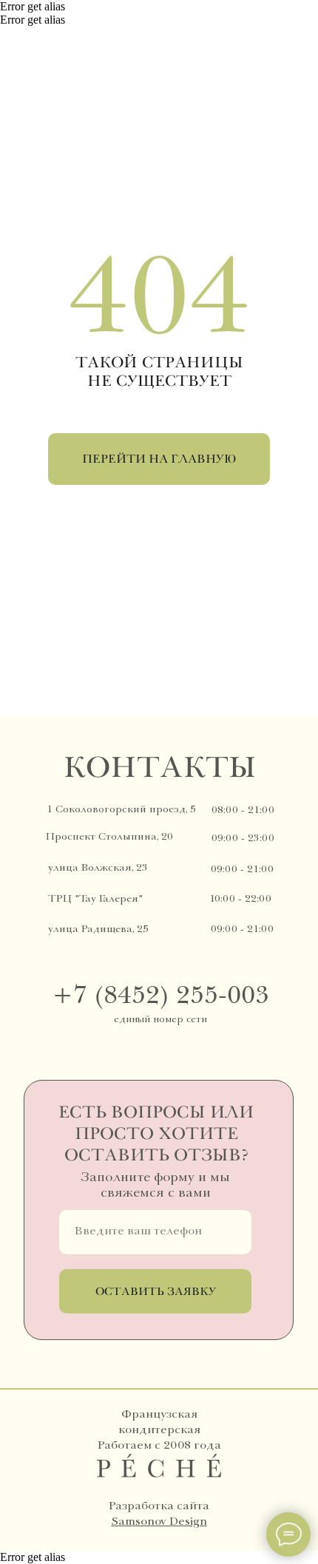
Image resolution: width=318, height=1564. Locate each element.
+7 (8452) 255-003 (160, 994)
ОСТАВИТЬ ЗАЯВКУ (155, 1291)
